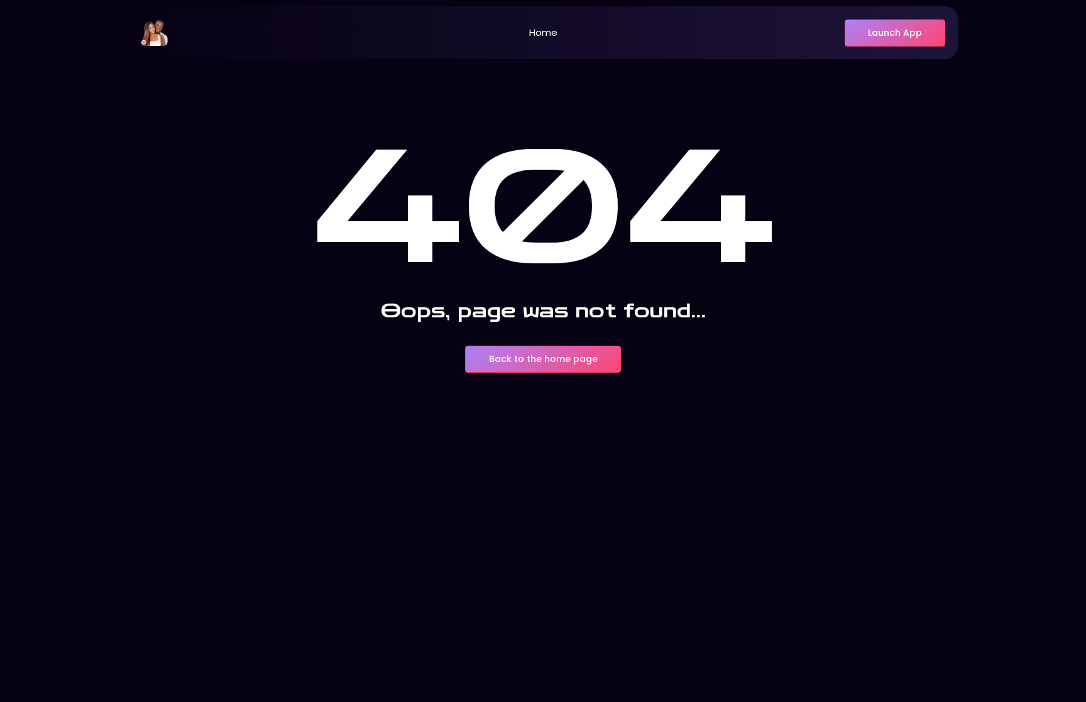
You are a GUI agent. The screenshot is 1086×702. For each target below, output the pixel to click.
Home (543, 32)
